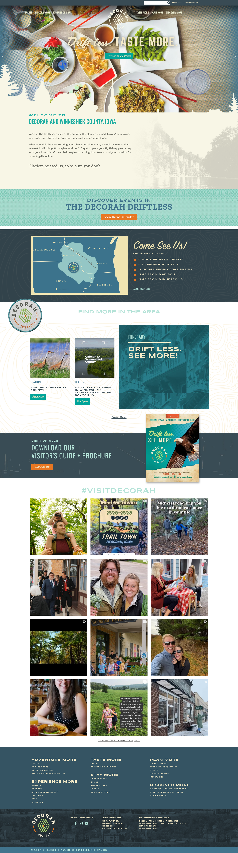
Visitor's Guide (191, 2)
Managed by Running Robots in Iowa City (84, 849)
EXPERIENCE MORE (62, 12)
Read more (38, 397)
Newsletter (177, 2)
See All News (119, 417)
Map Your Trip (141, 288)
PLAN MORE (157, 12)
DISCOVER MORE (174, 12)
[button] (2, 56)
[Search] (168, 3)
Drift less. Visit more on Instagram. (119, 740)
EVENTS (28, 12)
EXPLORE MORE (42, 12)
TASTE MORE (142, 12)
